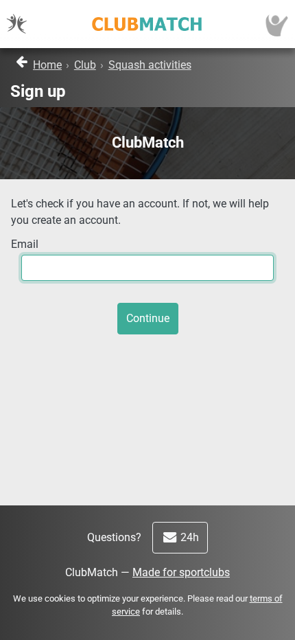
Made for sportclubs (181, 572)
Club (85, 64)
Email (24, 244)
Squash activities (149, 64)
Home (47, 64)
